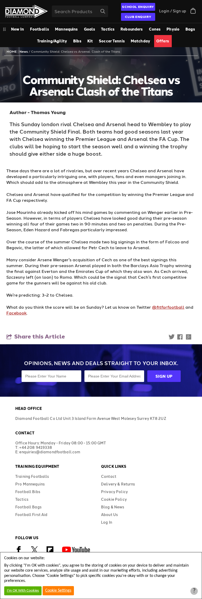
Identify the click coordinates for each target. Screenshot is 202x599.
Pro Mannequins (30, 484)
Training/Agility (52, 41)
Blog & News (112, 507)
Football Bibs (27, 491)
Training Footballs (32, 476)
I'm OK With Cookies (23, 591)
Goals (89, 29)
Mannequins (66, 29)
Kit (90, 41)
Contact (108, 476)
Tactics (107, 29)
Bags (190, 29)
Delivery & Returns (118, 484)
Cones (155, 29)
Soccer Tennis (112, 41)
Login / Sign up (172, 11)
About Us (109, 514)
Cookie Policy (114, 499)
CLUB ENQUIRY (138, 16)
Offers (162, 41)
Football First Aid (31, 514)
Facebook (16, 312)
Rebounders (131, 29)
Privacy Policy (114, 491)
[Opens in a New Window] (34, 552)
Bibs (77, 41)
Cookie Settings (58, 590)
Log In (106, 522)
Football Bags (28, 507)
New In (17, 29)
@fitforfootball (168, 307)
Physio (172, 29)
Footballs (39, 29)
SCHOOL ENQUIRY (138, 6)
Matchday (140, 41)
